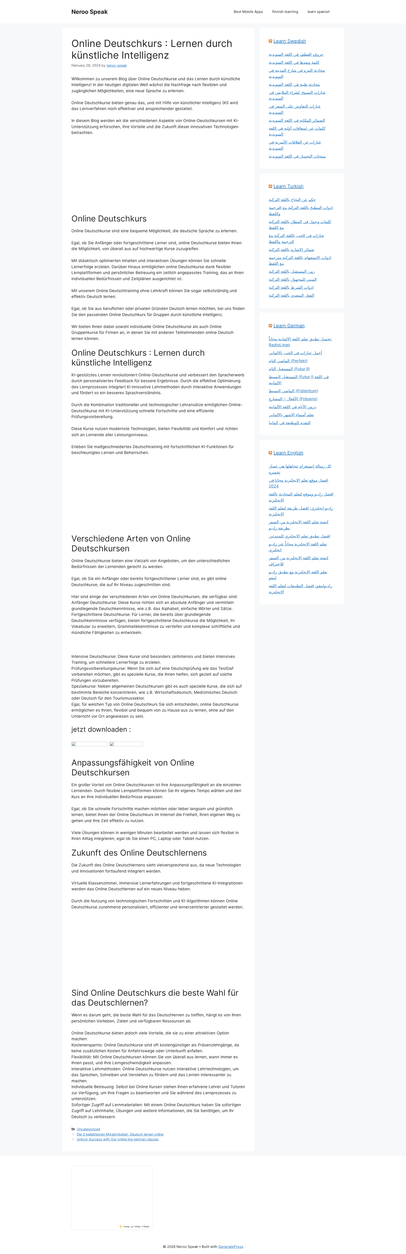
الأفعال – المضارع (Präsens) (293, 398)
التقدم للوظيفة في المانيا (290, 422)
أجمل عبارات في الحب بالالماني (295, 353)
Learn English (288, 453)
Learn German (289, 325)
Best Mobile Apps (248, 11)
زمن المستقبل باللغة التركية (292, 271)
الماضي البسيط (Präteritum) (293, 391)
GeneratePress (230, 1246)
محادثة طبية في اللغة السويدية (294, 84)
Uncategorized (88, 1129)
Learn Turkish (288, 186)
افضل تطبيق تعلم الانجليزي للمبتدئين (299, 536)
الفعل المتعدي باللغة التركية (291, 295)
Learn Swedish (289, 41)
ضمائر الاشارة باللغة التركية (291, 249)
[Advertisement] (158, 174)
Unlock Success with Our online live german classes (118, 1139)
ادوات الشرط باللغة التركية (291, 287)
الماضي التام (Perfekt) (288, 360)
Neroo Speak (89, 11)
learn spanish (319, 11)
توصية (126, 1226)
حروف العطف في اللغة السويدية (296, 54)
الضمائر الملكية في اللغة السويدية (297, 120)
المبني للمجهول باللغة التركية (293, 279)
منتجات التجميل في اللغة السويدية (297, 156)
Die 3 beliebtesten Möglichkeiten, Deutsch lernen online (120, 1134)
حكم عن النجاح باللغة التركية (292, 199)
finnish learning (285, 11)
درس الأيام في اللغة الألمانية (292, 406)
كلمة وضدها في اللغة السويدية (294, 62)
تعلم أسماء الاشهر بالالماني (291, 414)
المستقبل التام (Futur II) (289, 368)
